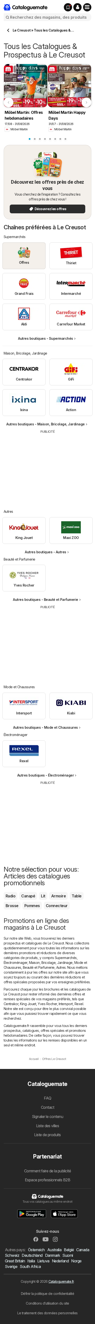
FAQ (47, 1098)
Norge (76, 1260)
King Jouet (28, 1004)
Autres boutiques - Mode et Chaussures (45, 727)
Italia (31, 1260)
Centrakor (11, 1004)
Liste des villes (47, 1125)
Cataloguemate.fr (61, 1281)
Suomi (67, 1255)
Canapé (28, 896)
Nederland (60, 1260)
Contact (47, 1107)
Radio (10, 896)
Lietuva (43, 1260)
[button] (77, 7)
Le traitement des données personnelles (47, 1313)
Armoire (58, 896)
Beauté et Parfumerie (39, 967)
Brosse (12, 905)
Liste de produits (47, 1134)
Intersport (66, 1004)
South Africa (30, 1266)
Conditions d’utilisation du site (47, 1303)
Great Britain (15, 1260)
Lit (43, 896)
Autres (61, 967)
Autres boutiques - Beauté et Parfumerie (45, 599)
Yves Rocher (47, 1004)
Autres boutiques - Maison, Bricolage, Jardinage (45, 424)
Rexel (79, 1004)
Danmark (52, 1255)
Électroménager (15, 962)
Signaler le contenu (47, 1116)
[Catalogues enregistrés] (68, 7)
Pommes (32, 905)
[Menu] (87, 7)
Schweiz (12, 1255)
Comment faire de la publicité (47, 1170)
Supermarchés (66, 958)
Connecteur (57, 905)
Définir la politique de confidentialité (47, 1293)
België (69, 1249)
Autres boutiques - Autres (45, 552)
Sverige (11, 1266)
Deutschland (32, 1255)
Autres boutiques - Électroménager (45, 775)
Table (76, 896)
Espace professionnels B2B (47, 1179)
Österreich (36, 1249)
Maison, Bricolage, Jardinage (51, 962)
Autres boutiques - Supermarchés (45, 338)
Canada (82, 1249)
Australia (54, 1249)
